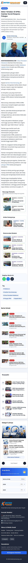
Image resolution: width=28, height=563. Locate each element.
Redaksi (3, 530)
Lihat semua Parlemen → (14, 457)
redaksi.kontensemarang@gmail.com (12, 520)
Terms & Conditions (19, 535)
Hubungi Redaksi (18, 530)
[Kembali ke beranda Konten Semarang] (10, 2)
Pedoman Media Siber (7, 535)
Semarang (4, 8)
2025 (4, 490)
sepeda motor (5, 67)
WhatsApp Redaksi (8, 523)
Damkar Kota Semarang (12, 83)
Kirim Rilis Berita (5, 533)
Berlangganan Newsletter (14, 552)
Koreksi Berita (14, 533)
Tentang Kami (9, 530)
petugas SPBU (5, 165)
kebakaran (23, 65)
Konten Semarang (12, 36)
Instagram (5, 539)
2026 (4, 484)
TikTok (12, 539)
